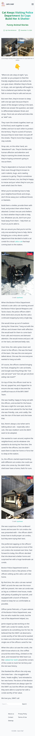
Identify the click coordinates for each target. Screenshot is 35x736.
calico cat (18, 241)
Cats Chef (10, 4)
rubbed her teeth (11, 660)
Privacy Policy (22, 714)
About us (11, 714)
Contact (10, 717)
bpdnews (20, 297)
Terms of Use (22, 717)
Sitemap (10, 721)
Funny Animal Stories (17, 24)
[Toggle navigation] (33, 4)
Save (30, 254)
